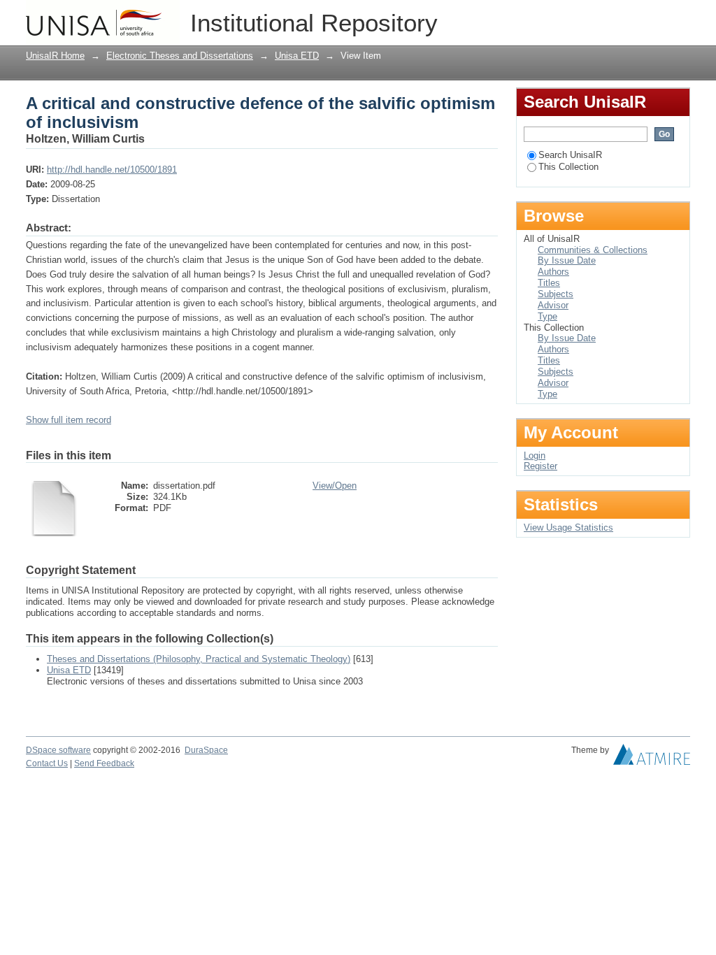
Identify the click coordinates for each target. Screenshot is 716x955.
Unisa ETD (297, 55)
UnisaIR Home (55, 55)
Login (679, 17)
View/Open (335, 485)
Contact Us (47, 763)
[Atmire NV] (651, 758)
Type (547, 316)
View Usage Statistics (568, 527)
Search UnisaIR (570, 155)
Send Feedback (104, 763)
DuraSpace (206, 750)
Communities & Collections (592, 250)
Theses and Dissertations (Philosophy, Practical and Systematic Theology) (198, 659)
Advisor (553, 305)
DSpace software (58, 750)
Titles (549, 283)
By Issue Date (567, 260)
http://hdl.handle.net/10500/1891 (112, 169)
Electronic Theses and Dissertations (179, 55)
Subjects (555, 294)
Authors (553, 271)
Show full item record (68, 420)
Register (540, 466)
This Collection (568, 166)
